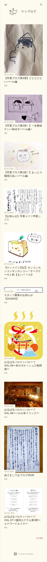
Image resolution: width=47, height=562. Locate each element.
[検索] (41, 4)
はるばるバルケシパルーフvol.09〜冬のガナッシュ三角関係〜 (23, 365)
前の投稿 (40, 538)
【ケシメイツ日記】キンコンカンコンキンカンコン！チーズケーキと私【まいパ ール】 (22, 271)
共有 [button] (5, 85)
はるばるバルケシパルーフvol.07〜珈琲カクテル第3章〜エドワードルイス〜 (22, 520)
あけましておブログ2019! (19, 475)
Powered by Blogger (25, 554)
